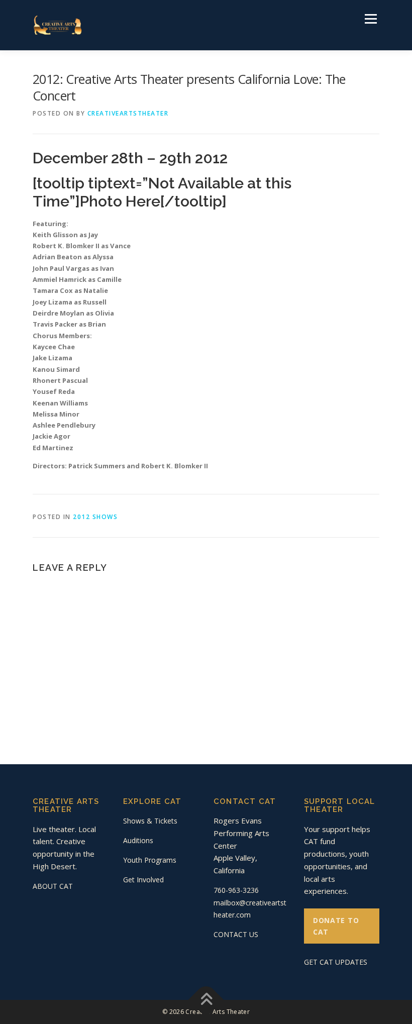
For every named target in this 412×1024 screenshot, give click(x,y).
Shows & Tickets (150, 821)
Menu (370, 18)
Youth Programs (149, 860)
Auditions (138, 840)
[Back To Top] (206, 1000)
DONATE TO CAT (336, 926)
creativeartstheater (128, 113)
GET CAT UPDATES (335, 962)
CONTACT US (236, 934)
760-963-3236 (236, 890)
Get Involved (143, 879)
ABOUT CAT (53, 886)
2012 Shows (95, 517)
